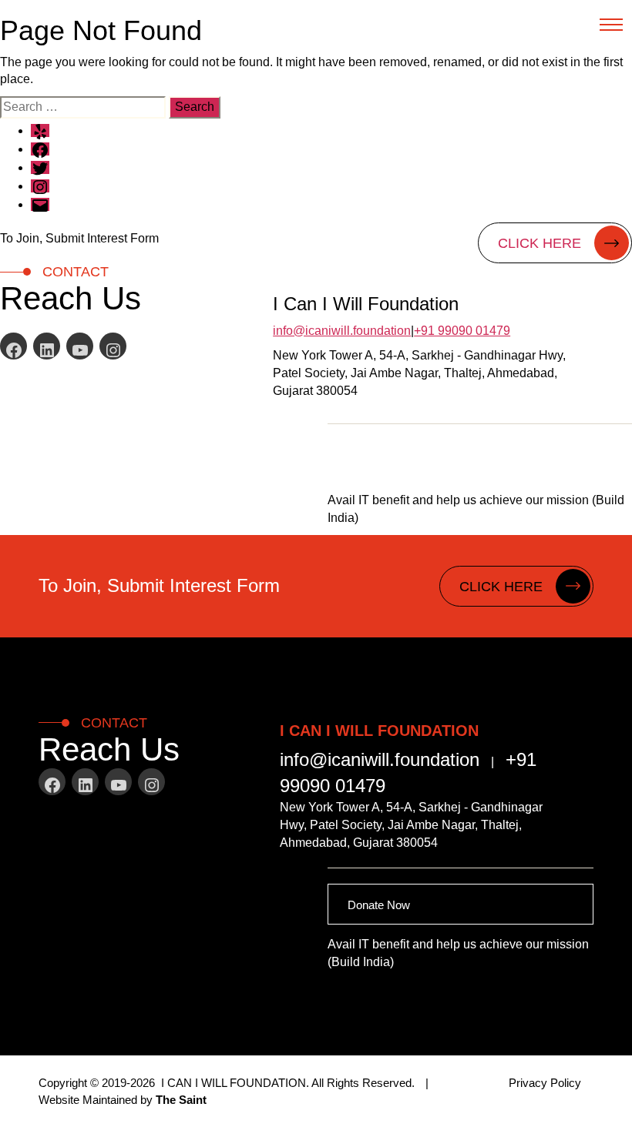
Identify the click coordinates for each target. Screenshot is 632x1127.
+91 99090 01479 (462, 330)
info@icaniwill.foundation (342, 330)
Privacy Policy (545, 1082)
